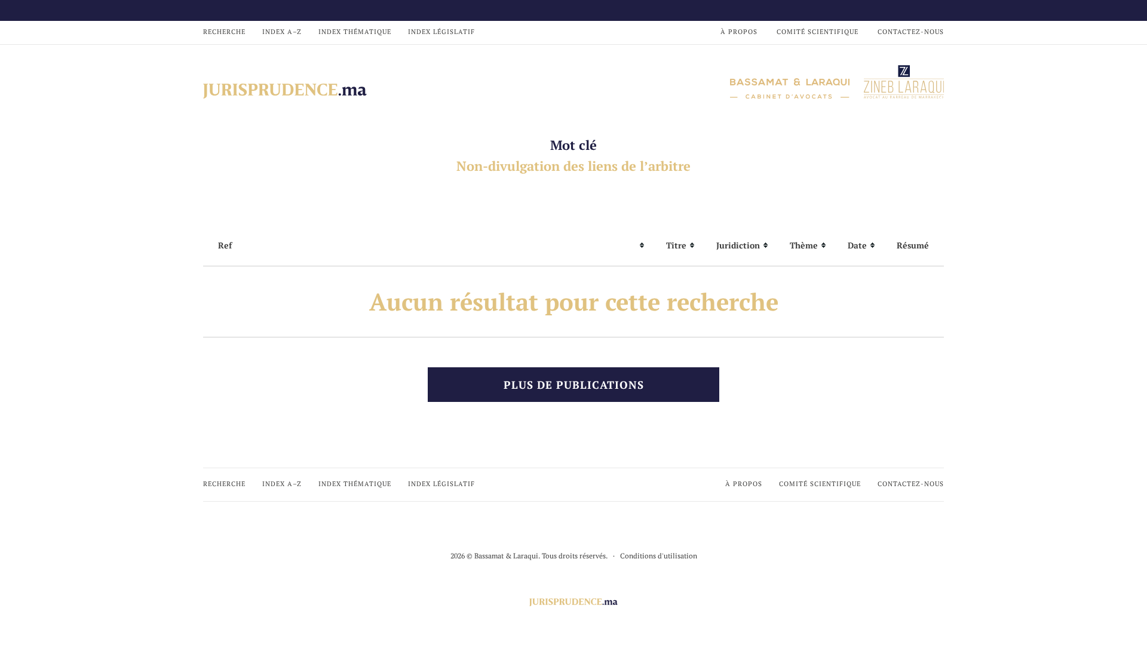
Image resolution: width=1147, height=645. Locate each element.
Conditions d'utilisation (658, 555)
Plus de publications (574, 384)
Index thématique (354, 31)
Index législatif (441, 31)
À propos (738, 31)
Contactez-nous (911, 31)
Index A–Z (282, 31)
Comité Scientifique (817, 31)
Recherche (224, 31)
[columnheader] (427, 245)
